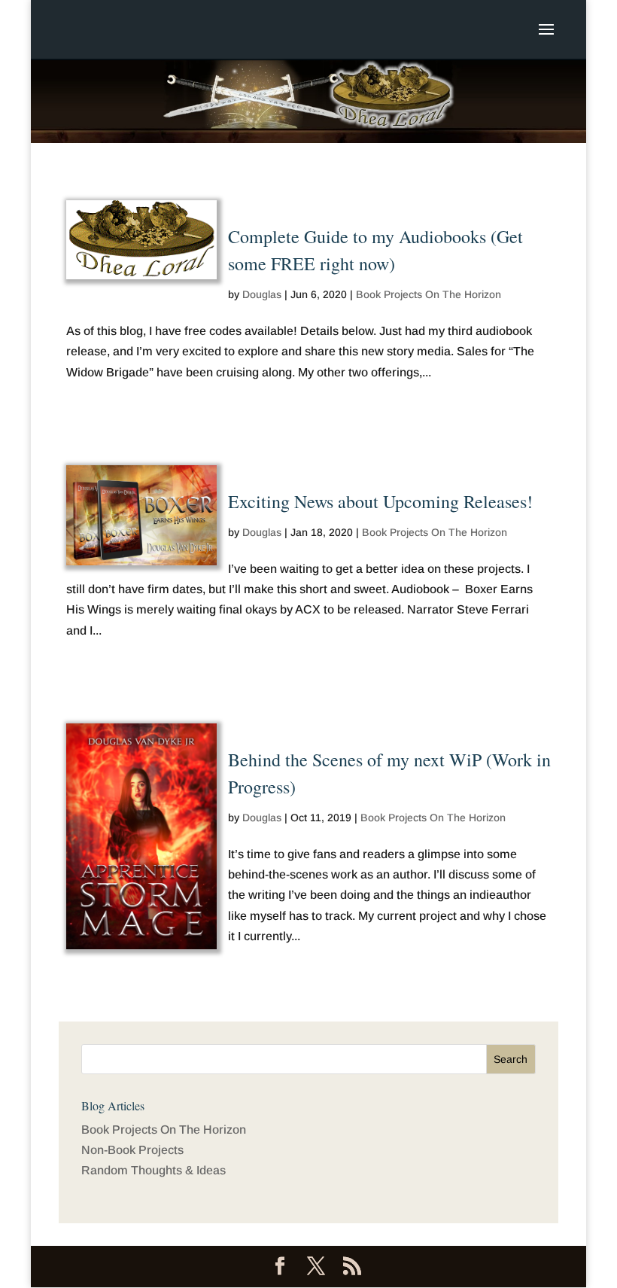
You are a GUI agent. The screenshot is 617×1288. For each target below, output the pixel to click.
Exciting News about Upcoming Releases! (380, 501)
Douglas (261, 294)
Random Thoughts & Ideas (153, 1170)
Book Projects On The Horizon (428, 294)
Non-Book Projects (132, 1149)
